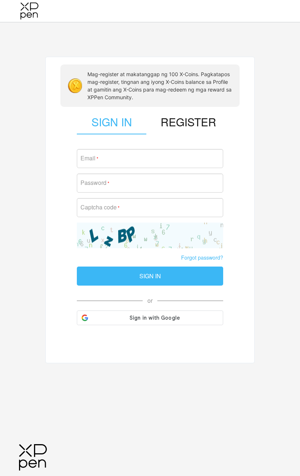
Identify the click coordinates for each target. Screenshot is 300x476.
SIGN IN (150, 276)
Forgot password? (202, 257)
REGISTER (188, 122)
